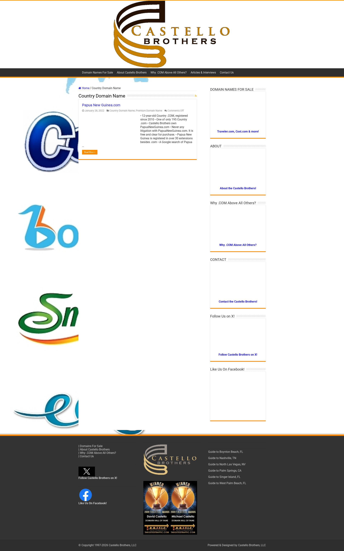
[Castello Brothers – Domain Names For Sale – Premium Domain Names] (172, 34)
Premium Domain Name (149, 110)
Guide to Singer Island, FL (224, 477)
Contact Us (227, 72)
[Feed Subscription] (196, 95)
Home (85, 88)
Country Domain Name (122, 110)
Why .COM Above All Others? (168, 72)
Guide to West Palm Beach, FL (227, 483)
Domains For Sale (91, 446)
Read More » (89, 152)
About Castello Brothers (132, 72)
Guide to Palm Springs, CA (224, 470)
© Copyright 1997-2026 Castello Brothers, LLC (107, 545)
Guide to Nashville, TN (222, 458)
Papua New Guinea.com (101, 105)
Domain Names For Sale (97, 72)
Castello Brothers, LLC (252, 545)
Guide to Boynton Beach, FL (225, 451)
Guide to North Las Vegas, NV (226, 464)
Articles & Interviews (203, 72)
